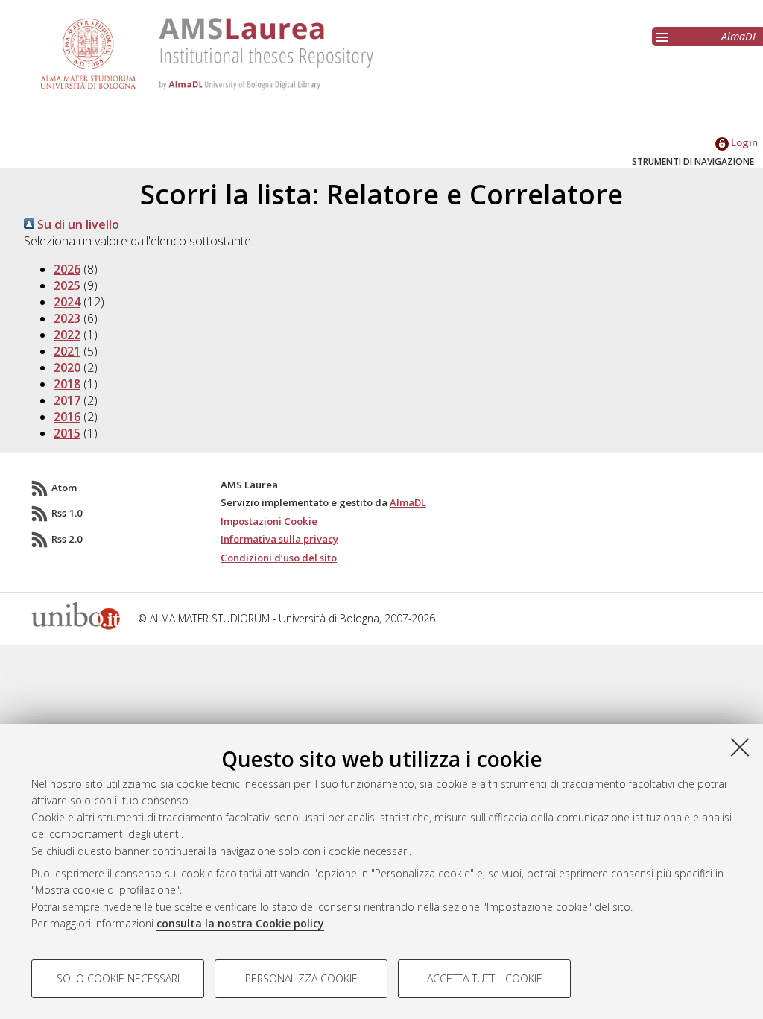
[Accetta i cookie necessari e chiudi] (740, 747)
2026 (67, 269)
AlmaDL (739, 36)
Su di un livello (76, 224)
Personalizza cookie (301, 978)
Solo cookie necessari (118, 978)
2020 (67, 367)
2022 (67, 334)
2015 (67, 433)
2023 (67, 318)
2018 (67, 384)
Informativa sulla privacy (279, 539)
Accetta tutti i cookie (484, 978)
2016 (67, 416)
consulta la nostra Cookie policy (240, 923)
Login (743, 142)
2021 (67, 351)
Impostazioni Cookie (269, 521)
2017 (67, 400)
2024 (67, 302)
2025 (67, 285)
